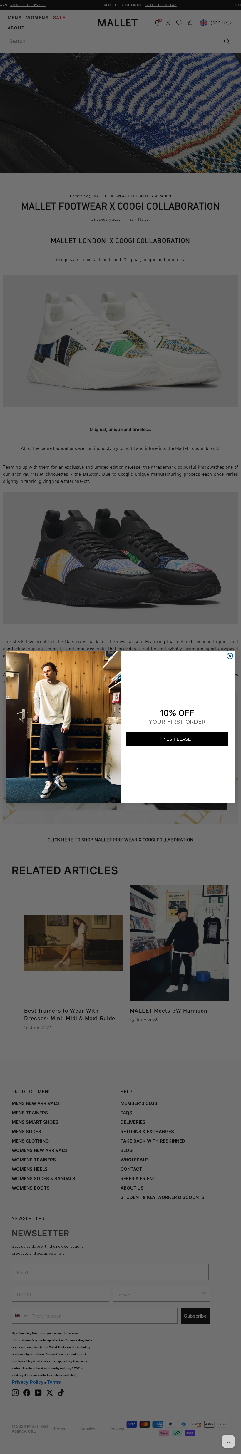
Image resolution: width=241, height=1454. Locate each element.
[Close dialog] (230, 656)
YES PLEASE (177, 739)
